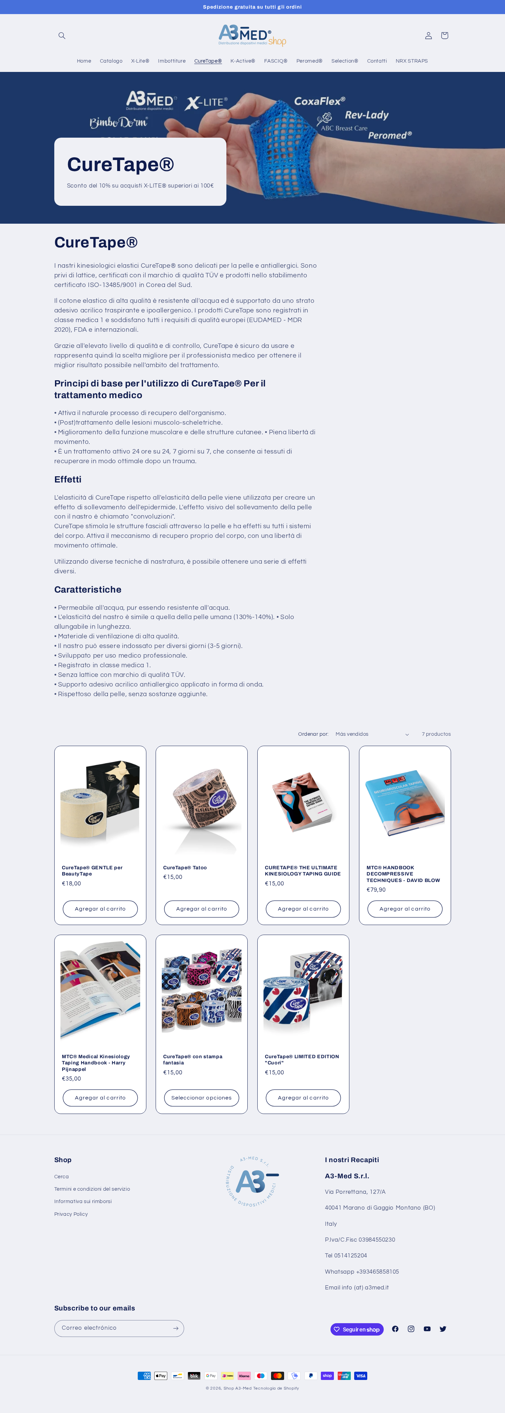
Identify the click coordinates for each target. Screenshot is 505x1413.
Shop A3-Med (238, 1388)
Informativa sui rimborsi (83, 1201)
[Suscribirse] (175, 1328)
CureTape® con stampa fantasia (192, 1059)
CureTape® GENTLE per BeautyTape (92, 871)
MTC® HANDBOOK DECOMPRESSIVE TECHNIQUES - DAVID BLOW (403, 874)
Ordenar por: (313, 734)
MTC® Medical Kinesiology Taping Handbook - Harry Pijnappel (96, 1063)
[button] (62, 35)
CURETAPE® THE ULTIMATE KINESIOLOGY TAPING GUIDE (303, 871)
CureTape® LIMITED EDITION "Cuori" (302, 1059)
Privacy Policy (71, 1214)
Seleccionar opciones (201, 1098)
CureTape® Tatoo (185, 867)
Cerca (61, 1176)
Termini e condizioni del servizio (92, 1189)
